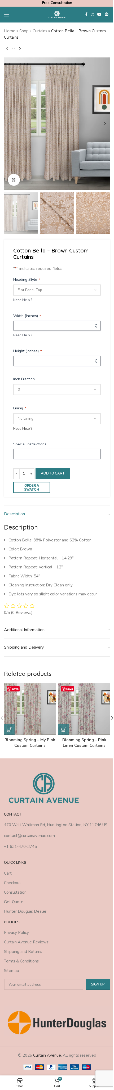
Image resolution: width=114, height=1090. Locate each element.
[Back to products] (13, 49)
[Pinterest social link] (106, 14)
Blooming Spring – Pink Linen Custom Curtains (84, 742)
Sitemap (11, 970)
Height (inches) (27, 351)
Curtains (40, 31)
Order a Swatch (31, 487)
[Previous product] (7, 49)
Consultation (15, 892)
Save (15, 689)
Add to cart (52, 473)
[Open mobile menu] (6, 14)
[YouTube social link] (99, 14)
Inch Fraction (24, 379)
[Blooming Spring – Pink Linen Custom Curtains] (84, 709)
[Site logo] (57, 14)
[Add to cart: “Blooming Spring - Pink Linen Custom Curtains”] (63, 729)
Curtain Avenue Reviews (26, 942)
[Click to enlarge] (14, 180)
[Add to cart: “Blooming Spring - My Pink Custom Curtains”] (9, 729)
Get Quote (13, 901)
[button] (9, 123)
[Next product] (20, 49)
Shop (24, 31)
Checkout (12, 882)
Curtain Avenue (47, 1055)
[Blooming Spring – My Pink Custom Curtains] (30, 709)
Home (9, 31)
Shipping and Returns (23, 951)
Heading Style (26, 279)
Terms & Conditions (21, 961)
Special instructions (29, 444)
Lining (19, 408)
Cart (8, 873)
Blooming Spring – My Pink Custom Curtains (30, 742)
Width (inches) (27, 315)
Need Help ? (22, 300)
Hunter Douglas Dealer (25, 911)
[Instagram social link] (92, 14)
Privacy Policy (16, 932)
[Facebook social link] (86, 14)
